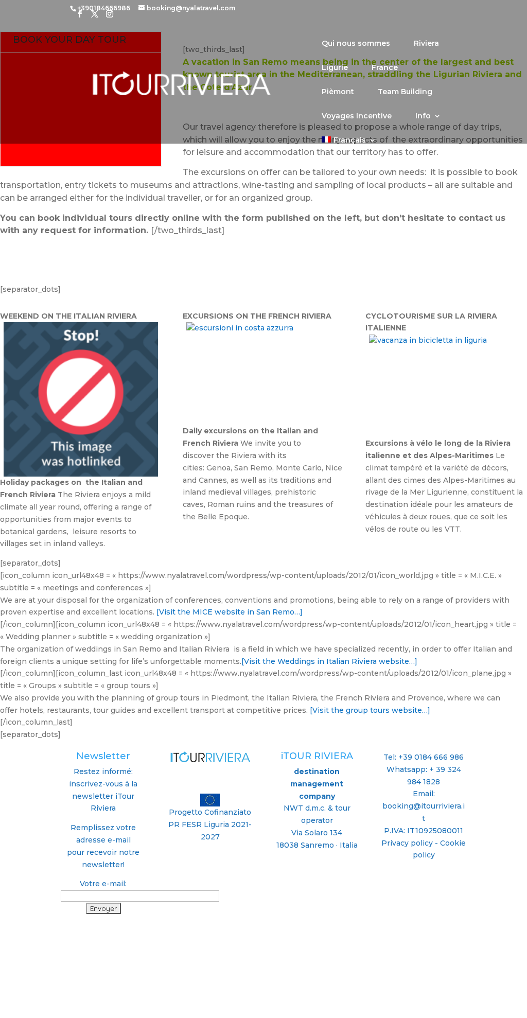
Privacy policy (407, 843)
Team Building (405, 92)
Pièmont (338, 92)
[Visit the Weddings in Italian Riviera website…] (329, 661)
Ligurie (335, 68)
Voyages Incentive (357, 116)
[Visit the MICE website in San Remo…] (229, 612)
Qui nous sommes (356, 44)
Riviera (426, 44)
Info (423, 116)
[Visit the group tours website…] (369, 710)
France (385, 68)
